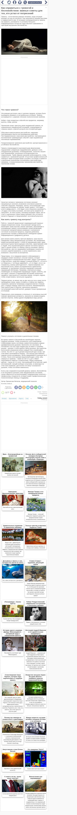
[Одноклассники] (24, 387)
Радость (21, 398)
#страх (39, 392)
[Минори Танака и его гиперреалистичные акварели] (35, 512)
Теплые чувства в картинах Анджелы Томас (35, 526)
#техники (44, 395)
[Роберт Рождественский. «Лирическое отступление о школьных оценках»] (35, 620)
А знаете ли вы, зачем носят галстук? (12, 777)
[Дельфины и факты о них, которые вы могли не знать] (12, 578)
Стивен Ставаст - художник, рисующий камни (36, 562)
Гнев (27, 398)
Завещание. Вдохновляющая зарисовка (12, 492)
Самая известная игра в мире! (35, 768)
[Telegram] (28, 387)
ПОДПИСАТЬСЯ (35, 2)
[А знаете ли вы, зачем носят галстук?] (12, 791)
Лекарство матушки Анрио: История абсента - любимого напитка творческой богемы (35, 677)
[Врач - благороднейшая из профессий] (12, 471)
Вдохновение (13, 398)
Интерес (4, 398)
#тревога (44, 392)
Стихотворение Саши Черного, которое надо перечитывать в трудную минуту (12, 677)
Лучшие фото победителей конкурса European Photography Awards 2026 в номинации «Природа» (35, 456)
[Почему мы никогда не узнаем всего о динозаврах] (12, 732)
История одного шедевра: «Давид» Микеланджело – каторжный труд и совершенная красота (12, 632)
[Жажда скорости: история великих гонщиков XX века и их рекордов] (35, 734)
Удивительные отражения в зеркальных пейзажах (12, 526)
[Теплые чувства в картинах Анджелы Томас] (35, 544)
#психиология (43, 393)
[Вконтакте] (20, 387)
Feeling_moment (42, 398)
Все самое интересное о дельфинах (13, 580)
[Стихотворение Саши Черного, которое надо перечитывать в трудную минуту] (12, 695)
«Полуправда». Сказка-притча (12, 602)
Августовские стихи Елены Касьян (13, 750)
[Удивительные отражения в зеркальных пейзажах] (12, 540)
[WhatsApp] (36, 387)
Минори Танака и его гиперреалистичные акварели (35, 493)
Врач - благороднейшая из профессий (13, 455)
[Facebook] (16, 387)
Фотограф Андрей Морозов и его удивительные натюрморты (35, 632)
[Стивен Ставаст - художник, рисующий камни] (35, 581)
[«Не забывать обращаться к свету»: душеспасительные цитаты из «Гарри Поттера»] (46, 3)
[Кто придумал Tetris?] (35, 766)
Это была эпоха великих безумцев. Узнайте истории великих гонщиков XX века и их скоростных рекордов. (35, 738)
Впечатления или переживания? (35, 777)
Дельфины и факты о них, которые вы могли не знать (12, 562)
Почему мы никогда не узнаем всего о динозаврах (13, 718)
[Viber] (32, 387)
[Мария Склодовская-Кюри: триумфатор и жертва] (2, 3)
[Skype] (39, 387)
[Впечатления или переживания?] (35, 791)
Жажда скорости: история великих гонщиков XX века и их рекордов (36, 719)
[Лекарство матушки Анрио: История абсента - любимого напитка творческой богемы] (35, 695)
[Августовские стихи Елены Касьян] (12, 766)
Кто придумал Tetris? (36, 749)
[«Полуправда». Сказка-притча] (12, 616)
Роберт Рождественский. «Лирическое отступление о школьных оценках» (35, 603)
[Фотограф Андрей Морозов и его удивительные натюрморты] (35, 651)
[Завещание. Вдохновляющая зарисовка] (12, 505)
